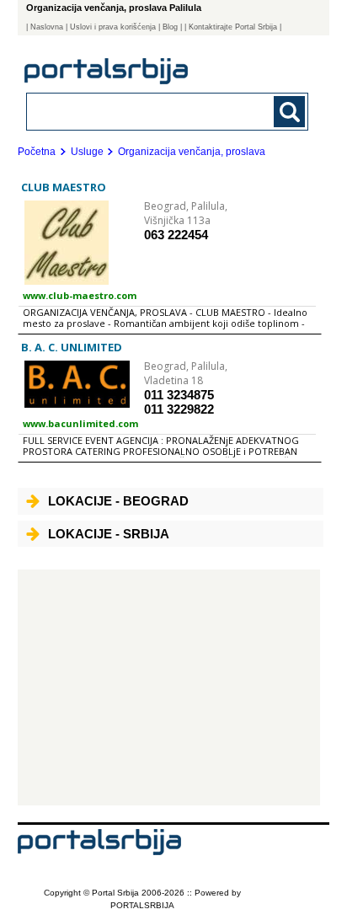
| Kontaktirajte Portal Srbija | (232, 27)
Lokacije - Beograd (118, 501)
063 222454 (176, 234)
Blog (170, 27)
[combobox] (141, 110)
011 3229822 (179, 409)
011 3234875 (179, 395)
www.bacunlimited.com (80, 423)
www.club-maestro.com (79, 295)
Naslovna (46, 27)
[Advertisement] (169, 687)
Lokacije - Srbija (108, 534)
